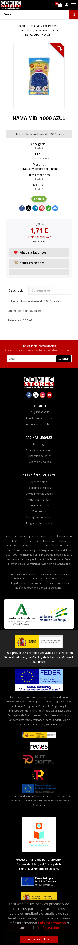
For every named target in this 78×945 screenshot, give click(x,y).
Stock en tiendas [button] (32, 263)
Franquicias (39, 511)
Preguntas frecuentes (39, 523)
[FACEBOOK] (29, 395)
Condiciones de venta (39, 450)
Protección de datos (39, 456)
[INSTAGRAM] (42, 395)
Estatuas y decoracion (43, 25)
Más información (52, 923)
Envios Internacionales (39, 493)
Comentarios (41, 290)
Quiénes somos (39, 482)
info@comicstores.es (39, 418)
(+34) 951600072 (39, 412)
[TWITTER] (36, 395)
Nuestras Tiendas (39, 499)
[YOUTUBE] (49, 395)
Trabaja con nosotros (39, 517)
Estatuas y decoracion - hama (39, 30)
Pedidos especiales (39, 488)
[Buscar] (73, 14)
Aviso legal (39, 444)
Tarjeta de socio (39, 505)
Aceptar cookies (38, 939)
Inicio (22, 25)
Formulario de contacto (39, 424)
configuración (48, 927)
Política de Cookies (39, 462)
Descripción (17, 290)
